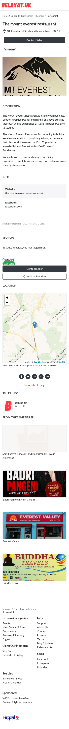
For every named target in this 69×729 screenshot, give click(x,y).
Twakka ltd (9, 612)
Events (6, 623)
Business (40, 16)
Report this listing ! (34, 385)
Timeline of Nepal (13, 678)
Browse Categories (15, 618)
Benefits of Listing (13, 654)
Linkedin (42, 666)
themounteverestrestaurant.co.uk (24, 193)
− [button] (7, 303)
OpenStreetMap (39, 361)
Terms (40, 639)
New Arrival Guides (14, 627)
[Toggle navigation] (62, 5)
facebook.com (13, 206)
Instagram (43, 662)
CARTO (62, 361)
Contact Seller (34, 40)
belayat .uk (21, 402)
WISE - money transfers (16, 698)
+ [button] (7, 298)
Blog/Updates (45, 643)
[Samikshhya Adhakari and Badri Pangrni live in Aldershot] (34, 438)
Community (9, 631)
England (15, 16)
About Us (42, 627)
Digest (6, 639)
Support (41, 623)
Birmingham (27, 16)
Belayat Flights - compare (17, 702)
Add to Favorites (36, 276)
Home (6, 16)
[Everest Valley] (34, 525)
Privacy (41, 635)
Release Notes (45, 647)
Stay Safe (8, 650)
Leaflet (27, 361)
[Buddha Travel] (34, 567)
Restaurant (52, 16)
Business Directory (13, 635)
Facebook (43, 658)
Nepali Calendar (12, 682)
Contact (41, 631)
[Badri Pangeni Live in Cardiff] (34, 484)
